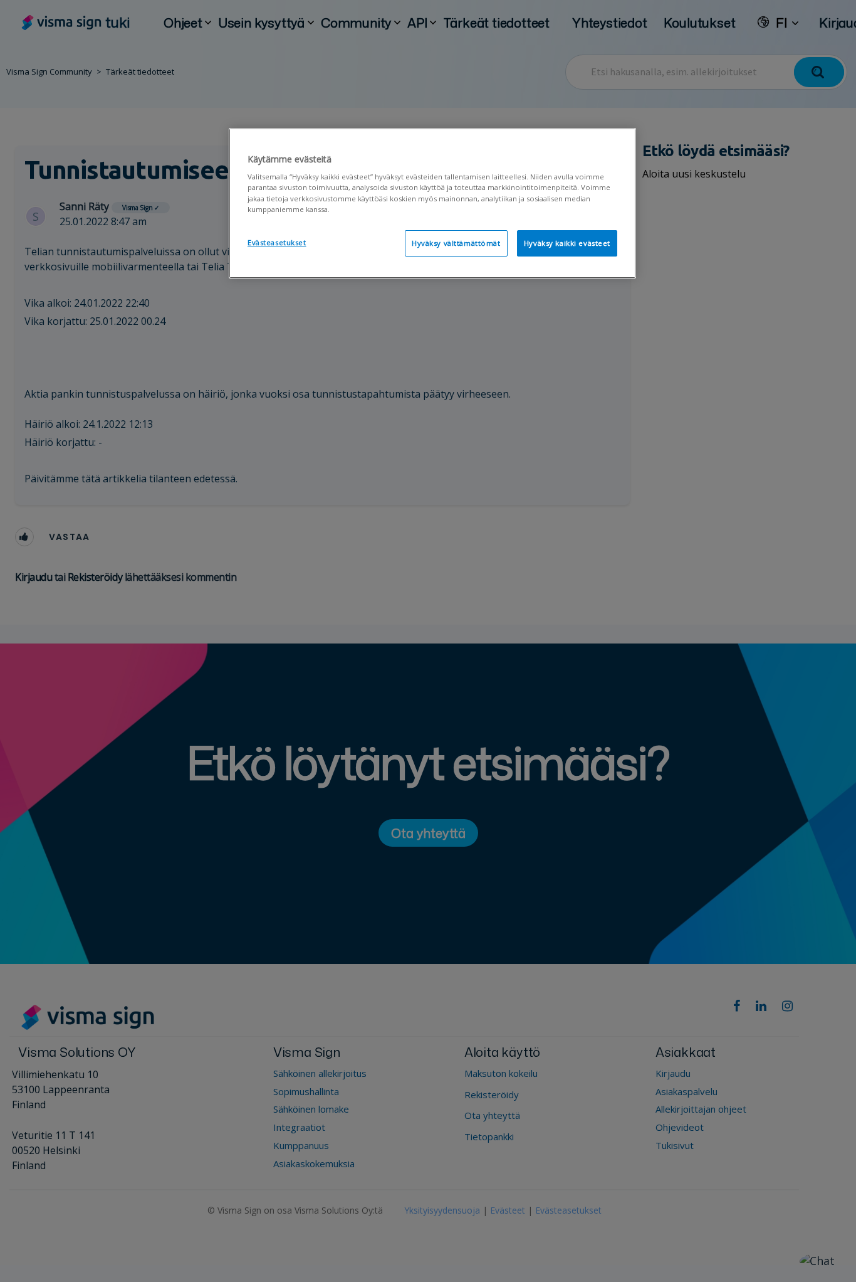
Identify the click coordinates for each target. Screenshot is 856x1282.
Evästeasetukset (277, 242)
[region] (432, 203)
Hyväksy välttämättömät (456, 243)
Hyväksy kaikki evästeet (567, 243)
